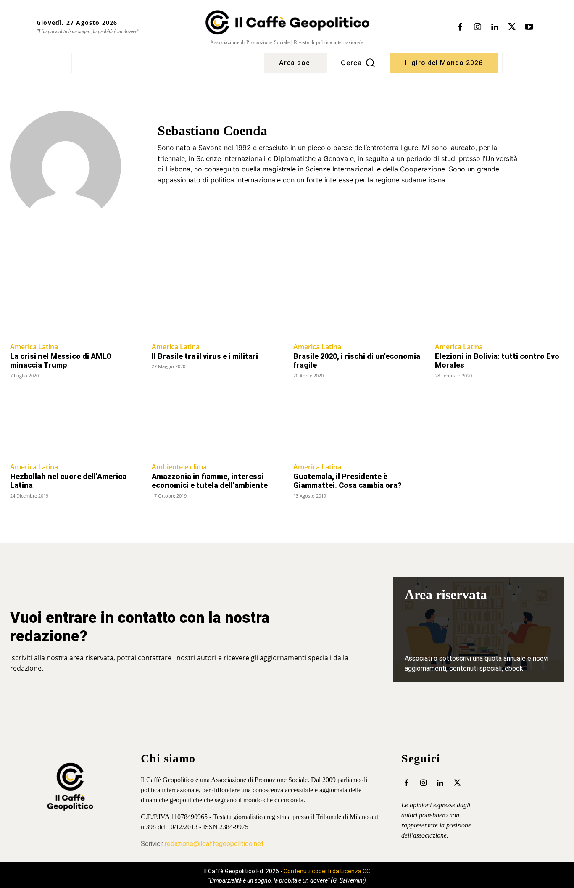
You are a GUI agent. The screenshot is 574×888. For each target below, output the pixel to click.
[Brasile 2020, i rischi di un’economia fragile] (357, 304)
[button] (358, 63)
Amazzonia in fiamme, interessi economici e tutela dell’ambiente (210, 481)
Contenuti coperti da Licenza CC (327, 871)
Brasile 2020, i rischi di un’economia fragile (356, 361)
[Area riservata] (478, 629)
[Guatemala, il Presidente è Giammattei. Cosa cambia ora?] (357, 424)
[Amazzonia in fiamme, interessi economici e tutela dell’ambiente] (216, 424)
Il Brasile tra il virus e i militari (205, 356)
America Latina (34, 346)
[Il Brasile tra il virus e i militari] (216, 304)
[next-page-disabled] (558, 512)
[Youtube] (529, 27)
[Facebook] (460, 27)
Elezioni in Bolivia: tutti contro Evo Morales (497, 361)
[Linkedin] (494, 27)
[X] (511, 27)
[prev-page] (15, 512)
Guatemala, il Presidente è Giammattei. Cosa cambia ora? (347, 481)
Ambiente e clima (179, 467)
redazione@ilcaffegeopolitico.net (214, 844)
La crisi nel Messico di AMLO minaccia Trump (61, 361)
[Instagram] (477, 27)
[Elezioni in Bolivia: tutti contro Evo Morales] (499, 304)
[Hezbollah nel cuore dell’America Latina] (74, 424)
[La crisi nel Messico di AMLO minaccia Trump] (74, 304)
